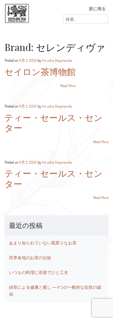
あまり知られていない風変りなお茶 (43, 242)
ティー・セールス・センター (54, 123)
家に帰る (97, 8)
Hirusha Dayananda (57, 60)
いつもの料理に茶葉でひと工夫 (38, 272)
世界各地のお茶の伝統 (30, 257)
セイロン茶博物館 (40, 71)
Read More (68, 85)
